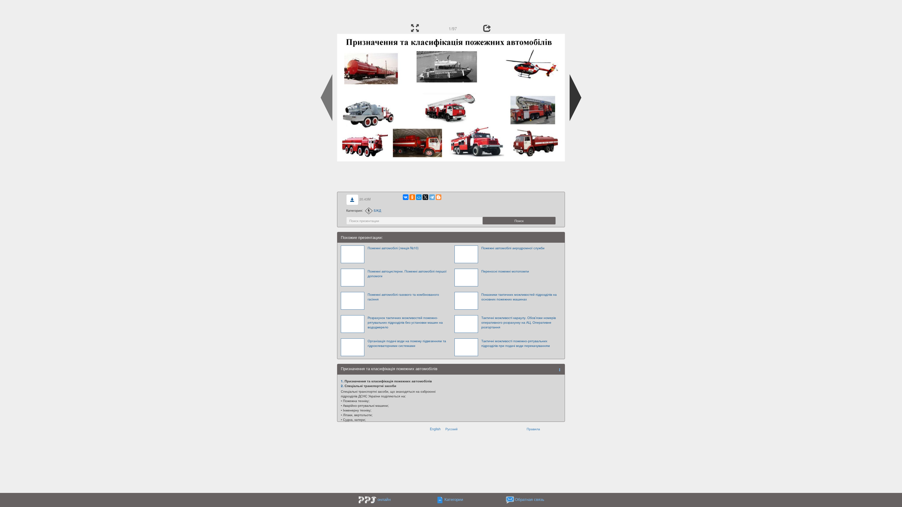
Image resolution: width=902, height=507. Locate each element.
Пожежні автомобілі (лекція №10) (393, 248)
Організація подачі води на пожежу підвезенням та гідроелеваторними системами (407, 343)
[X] (425, 197)
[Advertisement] (451, 10)
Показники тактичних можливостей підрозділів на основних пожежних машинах (519, 296)
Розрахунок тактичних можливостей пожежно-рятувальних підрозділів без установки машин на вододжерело (405, 322)
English (435, 428)
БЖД (377, 210)
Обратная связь (529, 499)
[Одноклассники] (412, 197)
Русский (451, 428)
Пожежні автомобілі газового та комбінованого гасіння (403, 296)
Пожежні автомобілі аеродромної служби (512, 248)
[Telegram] (432, 197)
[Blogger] (438, 197)
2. (342, 385)
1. (342, 381)
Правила (533, 428)
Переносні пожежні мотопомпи (505, 271)
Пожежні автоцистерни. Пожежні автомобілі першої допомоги (407, 273)
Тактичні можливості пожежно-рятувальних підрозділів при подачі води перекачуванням (515, 343)
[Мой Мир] (419, 197)
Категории (453, 499)
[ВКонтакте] (405, 197)
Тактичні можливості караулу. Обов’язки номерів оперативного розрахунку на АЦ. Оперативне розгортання (518, 322)
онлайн (384, 499)
